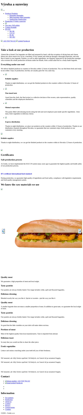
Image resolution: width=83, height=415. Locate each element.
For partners (9, 398)
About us (8, 402)
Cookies (8, 409)
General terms (10, 407)
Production (9, 400)
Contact (7, 403)
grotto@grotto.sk (24, 41)
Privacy (7, 405)
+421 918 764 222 (9, 41)
